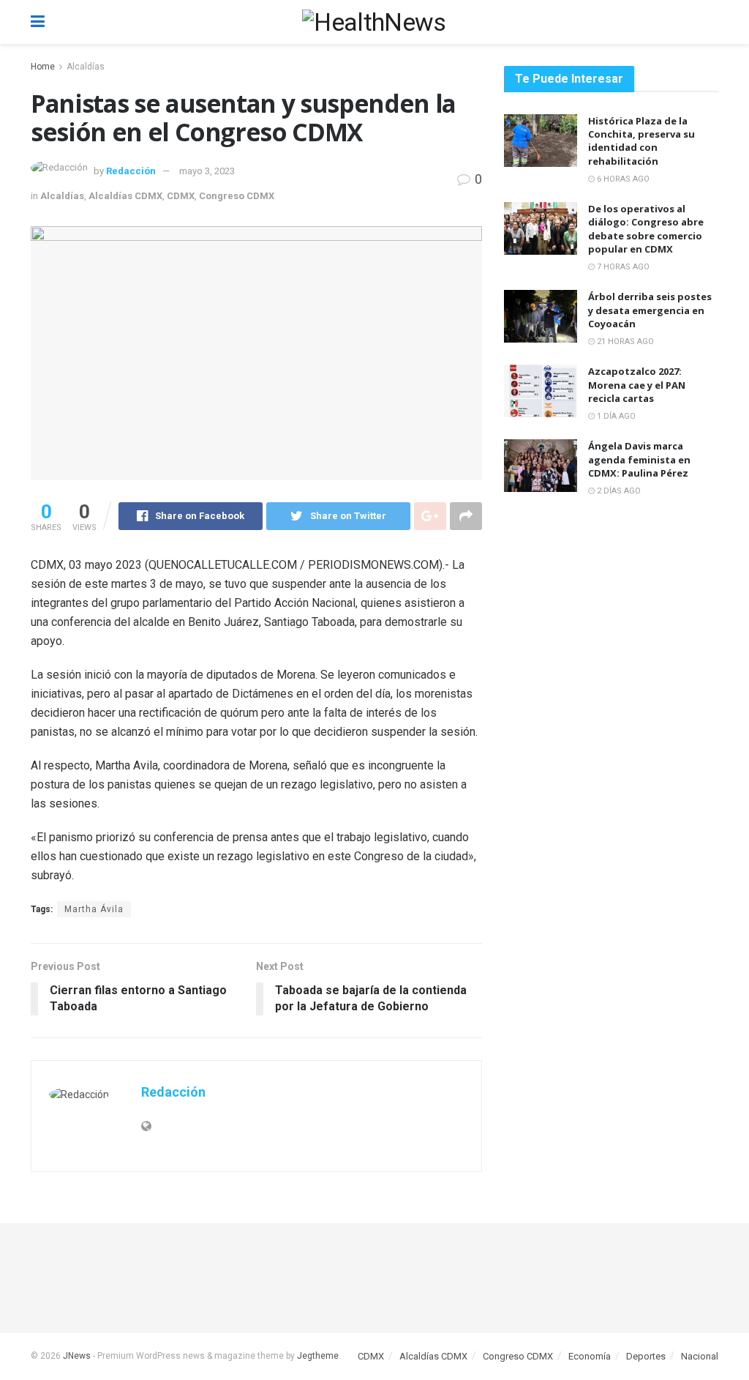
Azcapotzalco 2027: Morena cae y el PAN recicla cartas (636, 384)
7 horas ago (622, 267)
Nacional (699, 1356)
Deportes (646, 1356)
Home (43, 66)
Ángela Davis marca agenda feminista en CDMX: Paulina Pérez (639, 459)
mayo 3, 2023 (207, 170)
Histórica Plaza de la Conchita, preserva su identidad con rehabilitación (641, 141)
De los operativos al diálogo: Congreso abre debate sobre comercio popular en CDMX (646, 229)
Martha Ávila (94, 909)
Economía (589, 1356)
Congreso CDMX (236, 195)
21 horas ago (624, 341)
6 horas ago (622, 179)
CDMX (181, 195)
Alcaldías (86, 66)
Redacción (131, 170)
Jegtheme (318, 1356)
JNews (77, 1356)
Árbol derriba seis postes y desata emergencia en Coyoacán (650, 309)
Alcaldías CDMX (125, 195)
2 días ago (618, 491)
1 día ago (615, 416)
